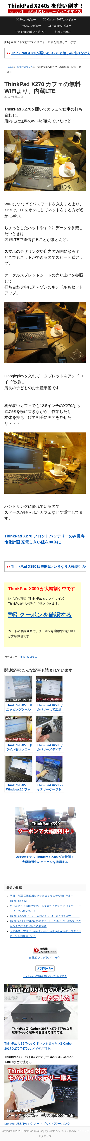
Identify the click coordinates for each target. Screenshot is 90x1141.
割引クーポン (63, 31)
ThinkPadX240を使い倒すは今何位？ (45, 976)
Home (10, 67)
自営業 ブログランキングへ (45, 957)
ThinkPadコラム (24, 67)
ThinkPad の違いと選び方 (30, 31)
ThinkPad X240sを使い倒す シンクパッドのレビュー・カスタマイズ (45, 8)
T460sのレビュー (30, 25)
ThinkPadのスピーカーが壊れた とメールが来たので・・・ (45, 916)
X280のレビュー (26, 19)
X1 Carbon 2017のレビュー (59, 19)
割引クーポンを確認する (40, 614)
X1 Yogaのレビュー (59, 25)
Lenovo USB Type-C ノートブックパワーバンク (37, 1123)
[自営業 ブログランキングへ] (45, 952)
